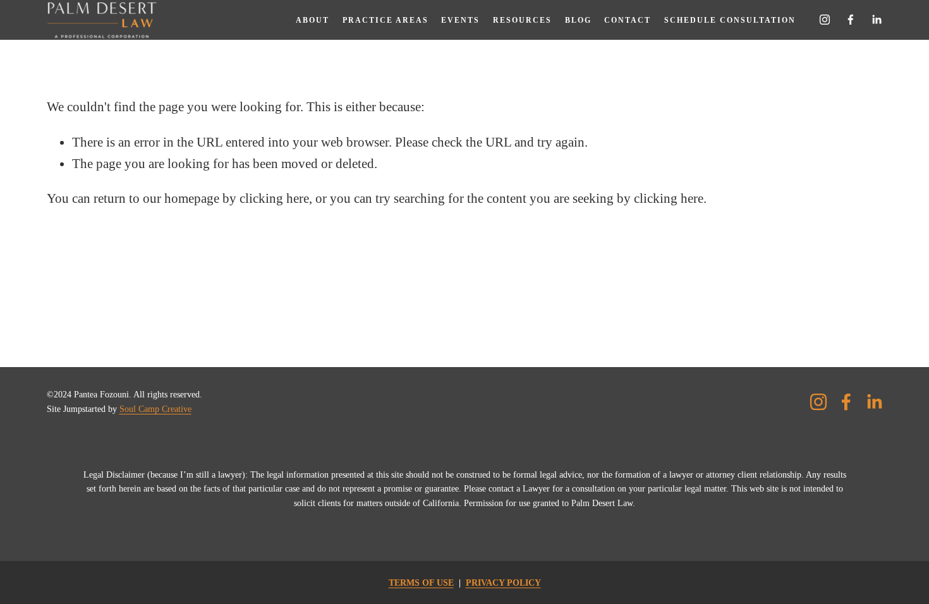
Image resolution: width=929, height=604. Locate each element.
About (312, 20)
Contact (627, 20)
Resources (522, 20)
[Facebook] (850, 19)
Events (460, 20)
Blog (578, 20)
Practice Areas (385, 20)
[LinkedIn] (876, 19)
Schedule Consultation (730, 20)
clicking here (274, 198)
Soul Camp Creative (155, 409)
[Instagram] (824, 19)
